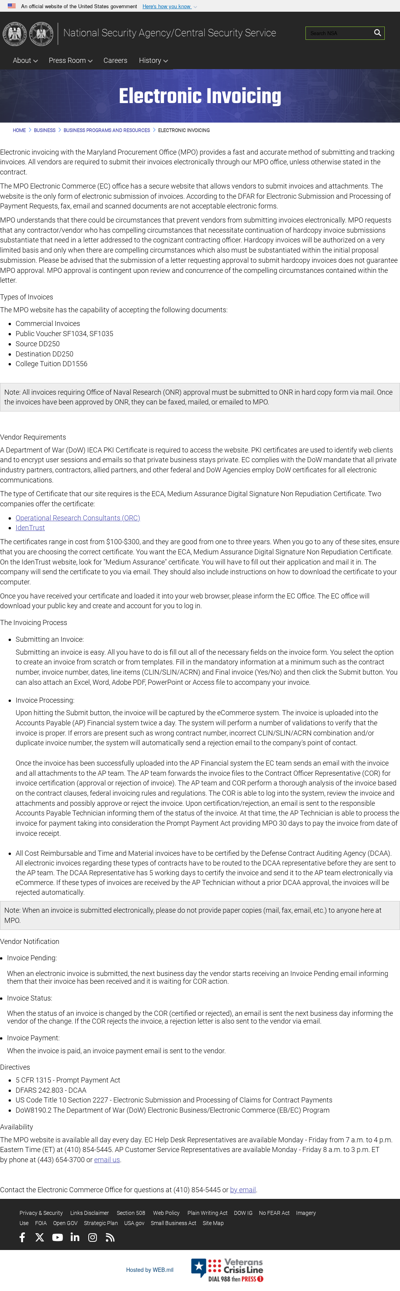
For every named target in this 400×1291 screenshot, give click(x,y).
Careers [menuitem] (115, 60)
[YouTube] (57, 1238)
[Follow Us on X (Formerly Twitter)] (39, 1238)
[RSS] (110, 1238)
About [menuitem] (22, 60)
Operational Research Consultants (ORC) (78, 518)
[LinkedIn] (75, 1238)
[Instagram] (92, 1238)
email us (107, 1160)
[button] (171, 6)
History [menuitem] (150, 60)
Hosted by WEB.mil (149, 1269)
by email (243, 1190)
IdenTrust (30, 528)
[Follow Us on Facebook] (22, 1238)
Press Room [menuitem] (67, 60)
